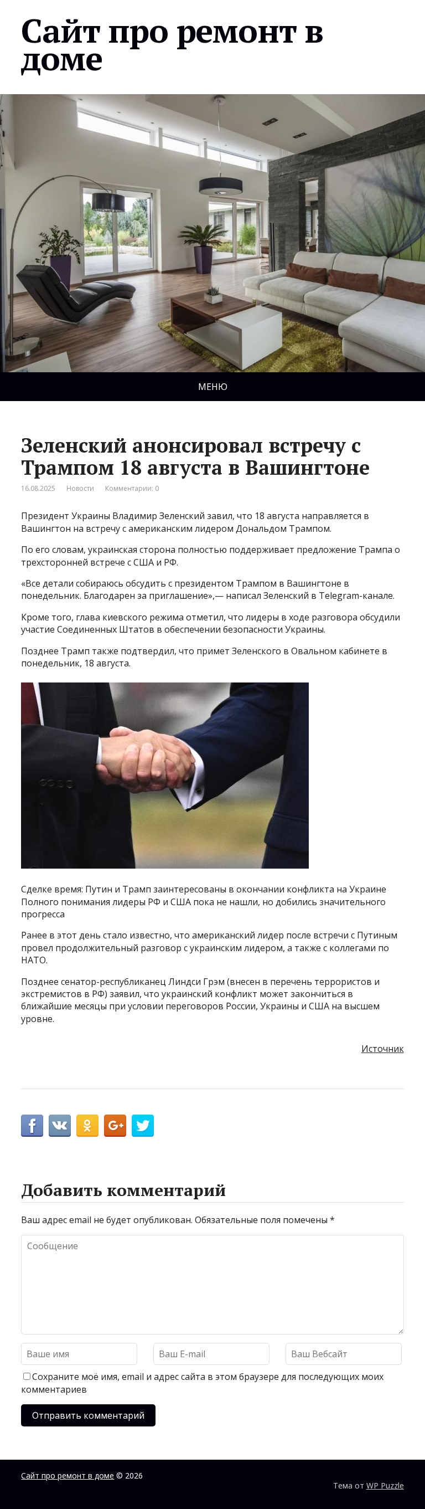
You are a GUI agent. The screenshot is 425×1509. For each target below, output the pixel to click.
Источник (382, 1049)
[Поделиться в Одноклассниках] (87, 1126)
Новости (80, 488)
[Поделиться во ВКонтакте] (60, 1126)
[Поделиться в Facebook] (32, 1126)
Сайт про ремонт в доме (172, 44)
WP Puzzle (385, 1485)
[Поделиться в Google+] (115, 1126)
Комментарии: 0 (132, 488)
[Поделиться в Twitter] (143, 1126)
